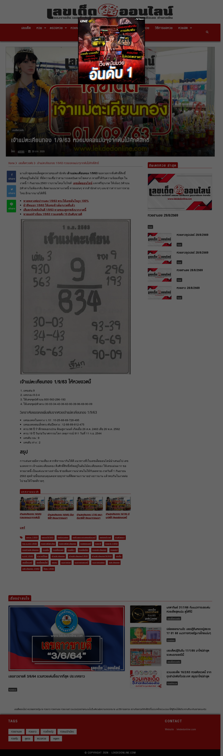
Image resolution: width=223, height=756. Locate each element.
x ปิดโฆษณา (139, 19)
